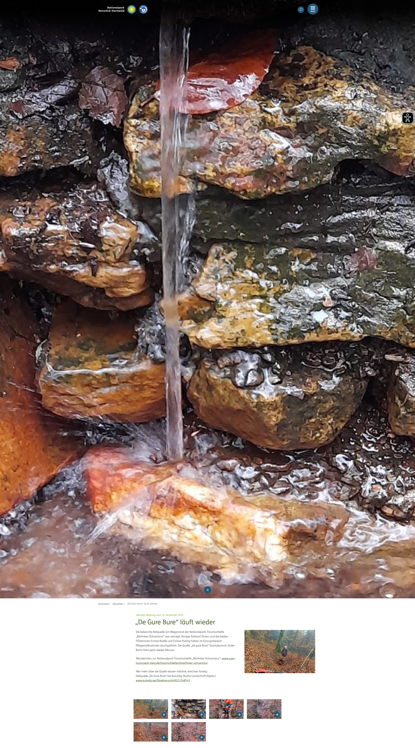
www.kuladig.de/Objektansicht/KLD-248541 (163, 680)
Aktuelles (118, 604)
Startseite (103, 604)
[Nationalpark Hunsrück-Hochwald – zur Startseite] (123, 4)
